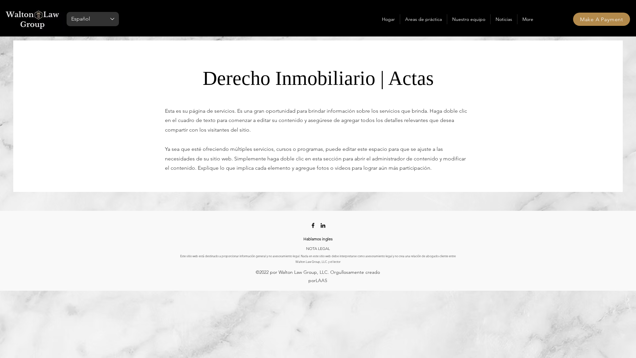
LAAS (321, 280)
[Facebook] (313, 225)
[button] (423, 19)
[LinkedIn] (323, 225)
